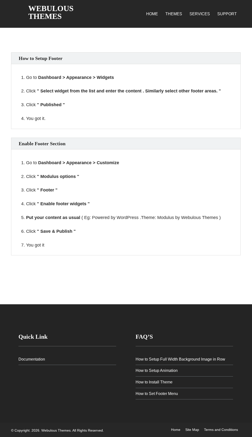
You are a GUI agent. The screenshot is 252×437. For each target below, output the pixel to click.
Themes (173, 14)
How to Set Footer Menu (157, 394)
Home (152, 14)
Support (227, 14)
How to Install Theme (154, 382)
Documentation (31, 359)
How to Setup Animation (157, 370)
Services (199, 14)
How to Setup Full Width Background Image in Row (180, 359)
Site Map (192, 430)
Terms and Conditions (221, 430)
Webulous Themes (51, 12)
